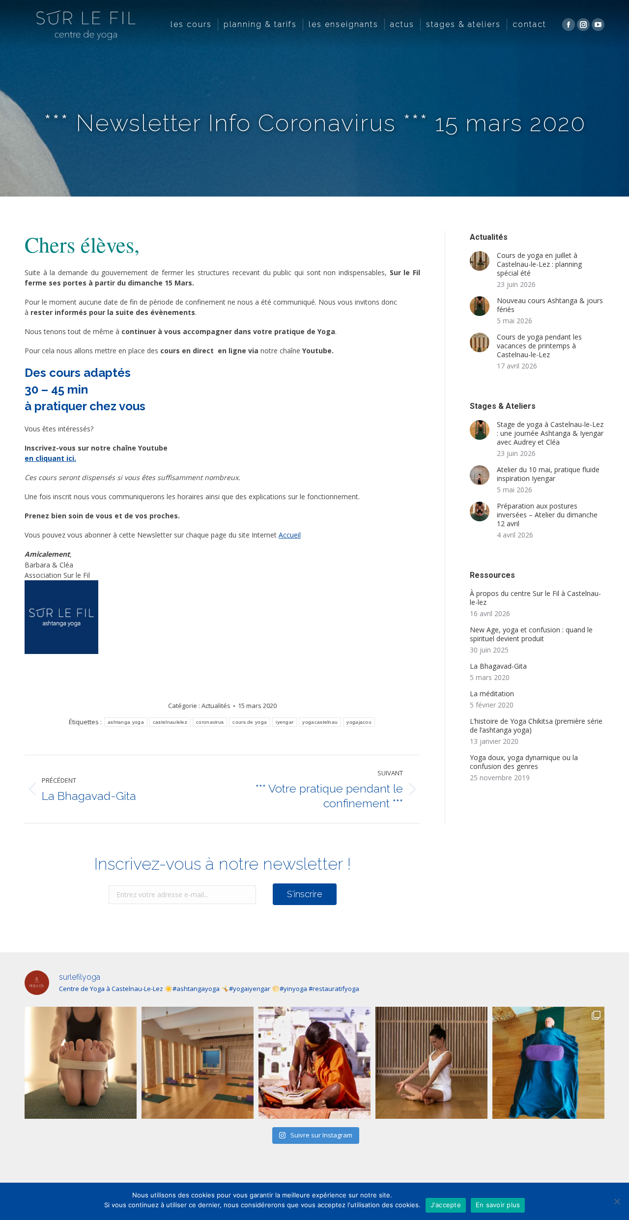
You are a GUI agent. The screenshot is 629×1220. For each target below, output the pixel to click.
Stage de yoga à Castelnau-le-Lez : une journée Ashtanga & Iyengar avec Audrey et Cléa (550, 433)
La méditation (492, 693)
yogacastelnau (320, 722)
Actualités (215, 705)
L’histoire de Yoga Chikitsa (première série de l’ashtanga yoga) (536, 726)
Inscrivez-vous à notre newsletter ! (222, 864)
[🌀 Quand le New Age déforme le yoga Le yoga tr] (314, 1063)
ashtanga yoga (126, 722)
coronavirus (210, 722)
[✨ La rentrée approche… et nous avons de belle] (198, 1063)
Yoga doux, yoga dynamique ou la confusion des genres (524, 762)
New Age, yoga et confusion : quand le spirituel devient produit (531, 634)
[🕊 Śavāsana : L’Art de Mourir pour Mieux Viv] (548, 1063)
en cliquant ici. (50, 458)
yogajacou (359, 722)
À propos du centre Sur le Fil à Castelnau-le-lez (535, 598)
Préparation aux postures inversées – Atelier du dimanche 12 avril (547, 515)
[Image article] (479, 261)
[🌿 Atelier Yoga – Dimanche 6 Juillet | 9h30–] (431, 1063)
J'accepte (445, 1205)
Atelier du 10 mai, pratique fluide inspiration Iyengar (548, 474)
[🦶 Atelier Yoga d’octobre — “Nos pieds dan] (81, 1063)
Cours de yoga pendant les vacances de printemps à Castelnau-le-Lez (539, 346)
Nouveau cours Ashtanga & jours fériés (550, 305)
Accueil (290, 534)
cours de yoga (249, 722)
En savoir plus (498, 1205)
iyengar (284, 722)
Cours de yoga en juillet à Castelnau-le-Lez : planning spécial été (539, 264)
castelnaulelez (170, 722)
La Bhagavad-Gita (498, 666)
